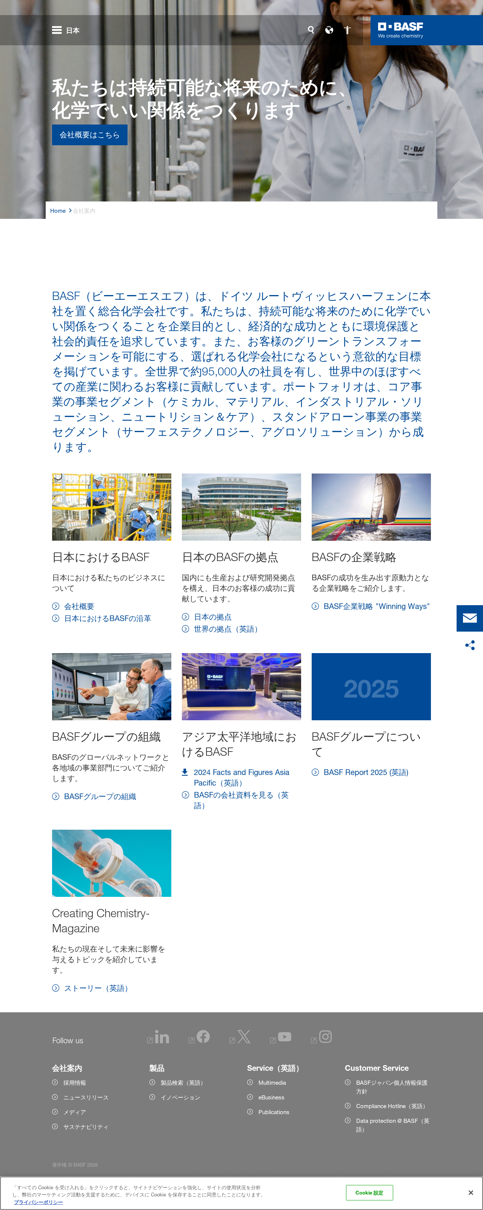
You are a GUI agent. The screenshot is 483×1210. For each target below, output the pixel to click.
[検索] (310, 30)
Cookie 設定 (369, 1192)
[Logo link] (400, 30)
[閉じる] (471, 1192)
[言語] (329, 30)
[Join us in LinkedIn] (158, 1041)
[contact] (470, 618)
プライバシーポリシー (38, 1202)
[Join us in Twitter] (240, 1041)
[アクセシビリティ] (347, 30)
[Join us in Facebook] (199, 1041)
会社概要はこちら (90, 134)
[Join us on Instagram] (321, 1041)
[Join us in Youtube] (281, 1041)
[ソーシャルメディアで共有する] (470, 645)
